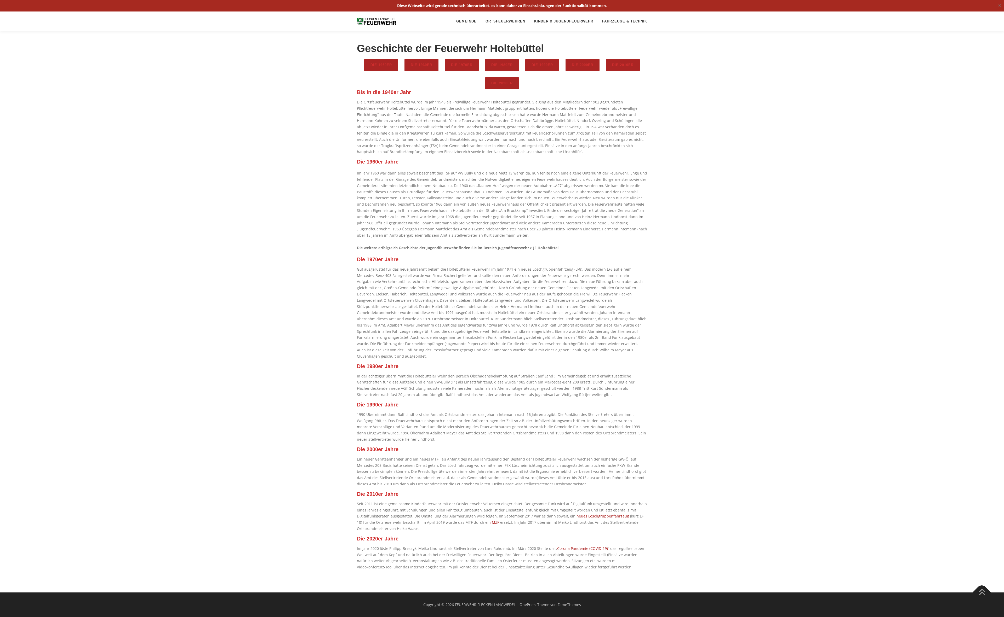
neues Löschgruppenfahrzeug (602, 516)
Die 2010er (623, 65)
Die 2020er (502, 83)
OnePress (528, 604)
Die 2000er (582, 65)
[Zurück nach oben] (982, 592)
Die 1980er (502, 65)
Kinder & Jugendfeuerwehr (563, 21)
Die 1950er (381, 65)
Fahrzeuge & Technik (624, 21)
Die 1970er (461, 65)
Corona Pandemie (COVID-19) (582, 548)
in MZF (493, 522)
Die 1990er (542, 65)
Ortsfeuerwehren (505, 21)
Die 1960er (421, 65)
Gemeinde (466, 21)
